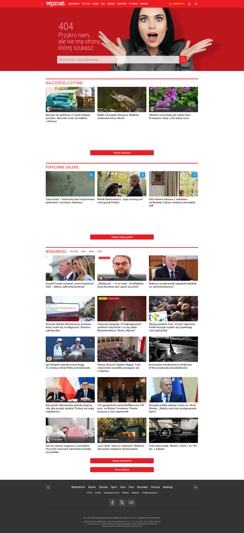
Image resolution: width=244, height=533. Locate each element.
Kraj (83, 251)
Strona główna (122, 469)
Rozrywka (121, 4)
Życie (99, 251)
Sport (114, 487)
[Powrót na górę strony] (195, 487)
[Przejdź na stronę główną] (41, 3)
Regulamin (135, 493)
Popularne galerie (62, 167)
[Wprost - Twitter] (122, 502)
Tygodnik (133, 4)
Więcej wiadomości (122, 460)
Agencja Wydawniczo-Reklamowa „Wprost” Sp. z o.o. (117, 518)
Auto (123, 487)
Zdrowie (111, 4)
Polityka (86, 4)
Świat (91, 251)
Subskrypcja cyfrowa (111, 493)
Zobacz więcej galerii (122, 237)
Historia (155, 487)
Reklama (125, 493)
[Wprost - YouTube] (131, 502)
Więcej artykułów (122, 152)
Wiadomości (73, 4)
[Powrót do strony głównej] (48, 487)
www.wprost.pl (126, 526)
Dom (103, 4)
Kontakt (98, 493)
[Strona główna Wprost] (55, 4)
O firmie (89, 493)
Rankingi (168, 487)
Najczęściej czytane (64, 83)
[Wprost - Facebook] (112, 502)
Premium (144, 4)
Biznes (95, 4)
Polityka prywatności (149, 493)
